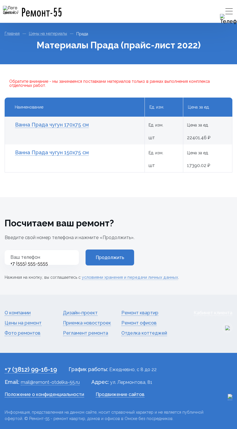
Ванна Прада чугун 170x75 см (52, 125)
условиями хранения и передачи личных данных (130, 277)
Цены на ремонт (23, 323)
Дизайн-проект (80, 313)
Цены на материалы (48, 34)
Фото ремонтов (22, 333)
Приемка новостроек (87, 323)
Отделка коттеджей (144, 333)
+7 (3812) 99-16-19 (31, 369)
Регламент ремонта (85, 333)
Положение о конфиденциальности (44, 394)
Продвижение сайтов (120, 394)
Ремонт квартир (139, 313)
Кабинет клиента (213, 313)
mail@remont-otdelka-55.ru (50, 382)
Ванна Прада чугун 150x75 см (52, 152)
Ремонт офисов (139, 323)
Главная (12, 34)
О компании (18, 313)
